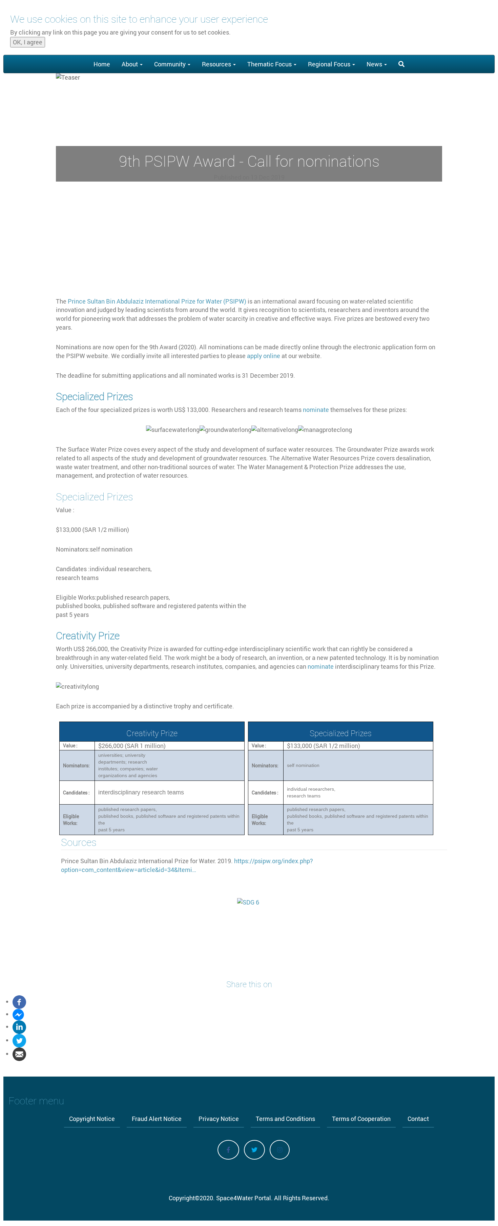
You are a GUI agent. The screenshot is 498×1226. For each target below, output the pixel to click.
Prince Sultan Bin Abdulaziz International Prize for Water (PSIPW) (157, 301)
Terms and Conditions (285, 1119)
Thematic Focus (270, 64)
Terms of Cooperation (361, 1119)
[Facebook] (19, 1001)
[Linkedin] (19, 1026)
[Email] (19, 1054)
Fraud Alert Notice (157, 1119)
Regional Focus (330, 64)
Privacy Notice (219, 1119)
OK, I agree (27, 42)
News (375, 64)
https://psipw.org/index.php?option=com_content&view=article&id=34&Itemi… (187, 865)
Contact (418, 1119)
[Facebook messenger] (18, 1014)
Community (170, 64)
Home (102, 64)
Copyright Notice (92, 1119)
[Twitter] (19, 1040)
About (130, 64)
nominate (316, 410)
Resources (217, 64)
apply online (263, 356)
